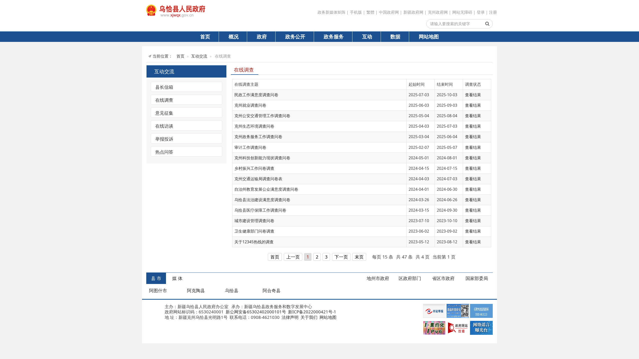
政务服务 (334, 36)
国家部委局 (477, 278)
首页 (205, 36)
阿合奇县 (272, 290)
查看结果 (473, 94)
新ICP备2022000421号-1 (311, 312)
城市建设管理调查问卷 (254, 220)
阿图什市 (158, 290)
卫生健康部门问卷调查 (254, 231)
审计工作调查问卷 (250, 147)
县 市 (156, 278)
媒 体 (177, 278)
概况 (234, 36)
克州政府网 (438, 12)
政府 (262, 36)
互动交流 (199, 56)
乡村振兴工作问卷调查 (254, 168)
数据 (395, 36)
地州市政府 (378, 278)
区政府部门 (410, 278)
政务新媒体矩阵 (331, 12)
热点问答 (164, 152)
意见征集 (164, 113)
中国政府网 (389, 12)
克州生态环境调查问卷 (254, 126)
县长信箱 (164, 87)
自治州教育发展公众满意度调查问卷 (266, 189)
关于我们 (309, 317)
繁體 (370, 12)
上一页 (293, 257)
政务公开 (295, 36)
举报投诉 (164, 139)
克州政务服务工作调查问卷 (258, 136)
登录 (481, 12)
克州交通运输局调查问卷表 (258, 178)
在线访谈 (164, 126)
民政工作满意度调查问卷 (256, 94)
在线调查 (164, 100)
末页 (359, 257)
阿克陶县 (196, 290)
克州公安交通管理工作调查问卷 (262, 115)
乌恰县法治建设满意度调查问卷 (262, 199)
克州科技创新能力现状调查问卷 (262, 158)
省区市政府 (443, 278)
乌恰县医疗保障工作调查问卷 (260, 210)
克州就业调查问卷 (250, 105)
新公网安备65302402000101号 (255, 312)
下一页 (341, 257)
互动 (367, 36)
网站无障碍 (462, 12)
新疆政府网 (413, 12)
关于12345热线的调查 (254, 242)
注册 (493, 12)
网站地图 (429, 36)
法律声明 (290, 317)
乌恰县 (231, 290)
